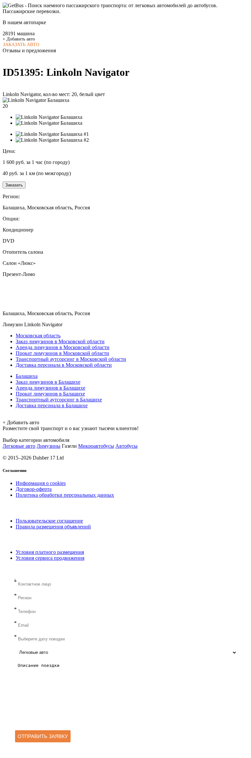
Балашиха (27, 376)
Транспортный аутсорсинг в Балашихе (59, 399)
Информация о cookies (41, 483)
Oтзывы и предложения (29, 50)
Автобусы (126, 446)
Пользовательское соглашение (49, 521)
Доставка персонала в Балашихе (52, 405)
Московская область (38, 335)
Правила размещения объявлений (53, 526)
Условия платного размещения (50, 552)
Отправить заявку (43, 736)
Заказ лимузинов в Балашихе (48, 382)
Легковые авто (19, 446)
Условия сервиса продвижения (50, 558)
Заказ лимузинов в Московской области (60, 341)
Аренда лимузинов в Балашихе (50, 388)
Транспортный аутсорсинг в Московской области (71, 359)
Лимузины (48, 446)
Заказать (14, 185)
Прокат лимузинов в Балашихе (50, 393)
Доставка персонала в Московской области (64, 365)
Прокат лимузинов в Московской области (62, 353)
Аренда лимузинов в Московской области (62, 347)
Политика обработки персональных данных (65, 495)
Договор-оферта (34, 489)
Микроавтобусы (96, 446)
